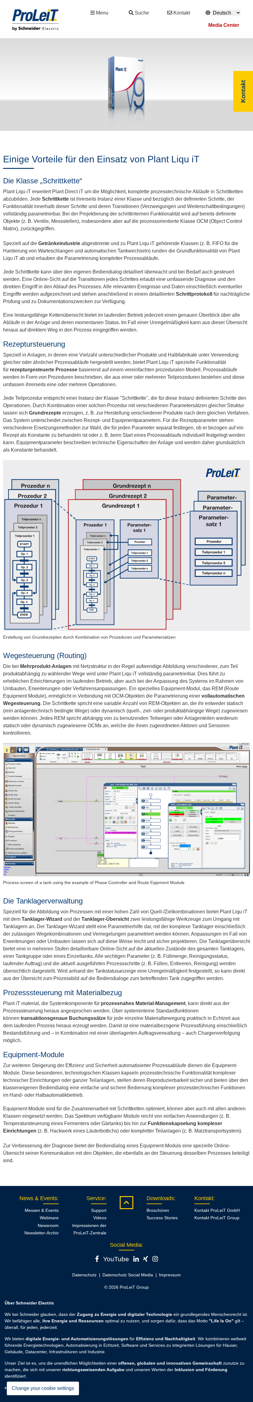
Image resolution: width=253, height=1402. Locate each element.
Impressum (170, 1274)
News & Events (38, 1198)
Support (98, 1210)
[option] (126, 84)
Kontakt (181, 12)
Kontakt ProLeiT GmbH (217, 1210)
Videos (99, 1217)
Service (95, 1198)
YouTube (116, 1258)
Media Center (223, 25)
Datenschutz (84, 1274)
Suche (142, 12)
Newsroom (48, 1225)
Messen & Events (42, 1210)
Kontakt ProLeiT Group (216, 1217)
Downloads (160, 1198)
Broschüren (158, 1210)
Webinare (49, 1217)
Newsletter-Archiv (41, 1232)
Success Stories (162, 1217)
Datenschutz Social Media (127, 1274)
